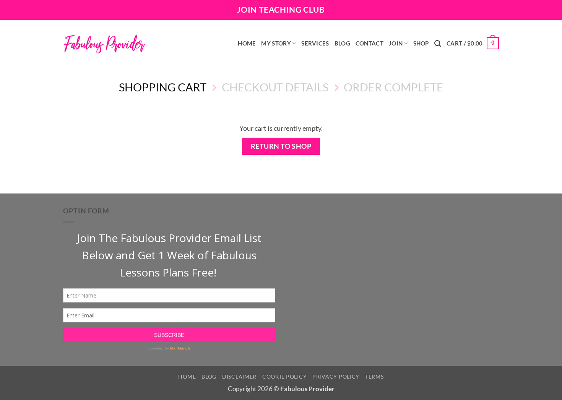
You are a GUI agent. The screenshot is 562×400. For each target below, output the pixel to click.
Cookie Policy (284, 376)
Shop (421, 43)
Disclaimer (239, 376)
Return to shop (281, 146)
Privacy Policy (335, 376)
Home (247, 43)
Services (315, 43)
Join (396, 43)
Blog (342, 43)
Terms (374, 376)
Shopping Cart (162, 87)
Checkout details (275, 87)
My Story (276, 43)
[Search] (437, 43)
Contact (369, 43)
